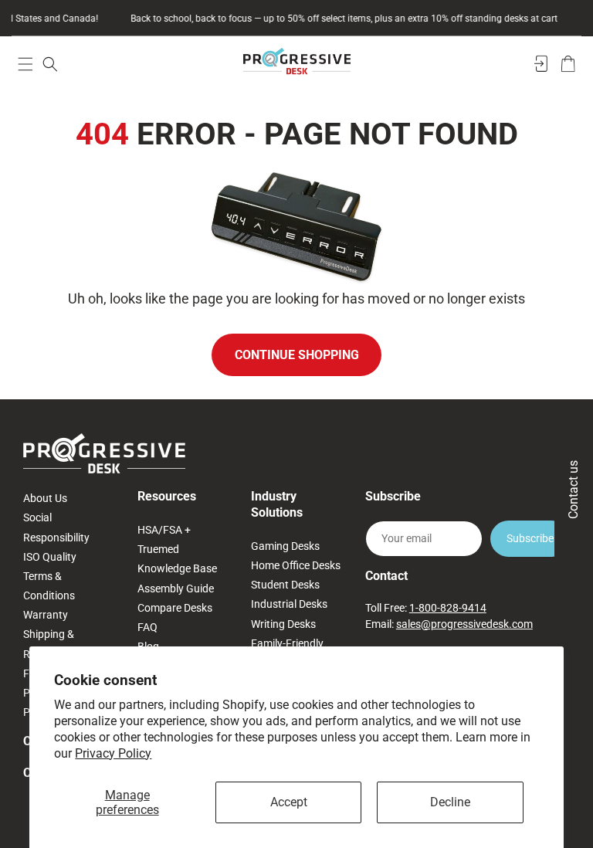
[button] (25, 63)
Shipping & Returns (48, 644)
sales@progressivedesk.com (464, 624)
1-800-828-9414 (447, 608)
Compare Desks (174, 608)
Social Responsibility (56, 527)
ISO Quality (49, 557)
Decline (450, 802)
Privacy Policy (113, 753)
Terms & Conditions (49, 586)
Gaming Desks (285, 546)
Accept (288, 802)
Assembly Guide (175, 588)
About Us (45, 498)
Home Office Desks (296, 565)
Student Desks (285, 584)
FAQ (147, 627)
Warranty (45, 615)
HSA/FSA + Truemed (164, 539)
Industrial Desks (289, 604)
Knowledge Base (177, 568)
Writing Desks (283, 624)
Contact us (573, 489)
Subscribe (530, 538)
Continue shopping (297, 355)
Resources (166, 496)
